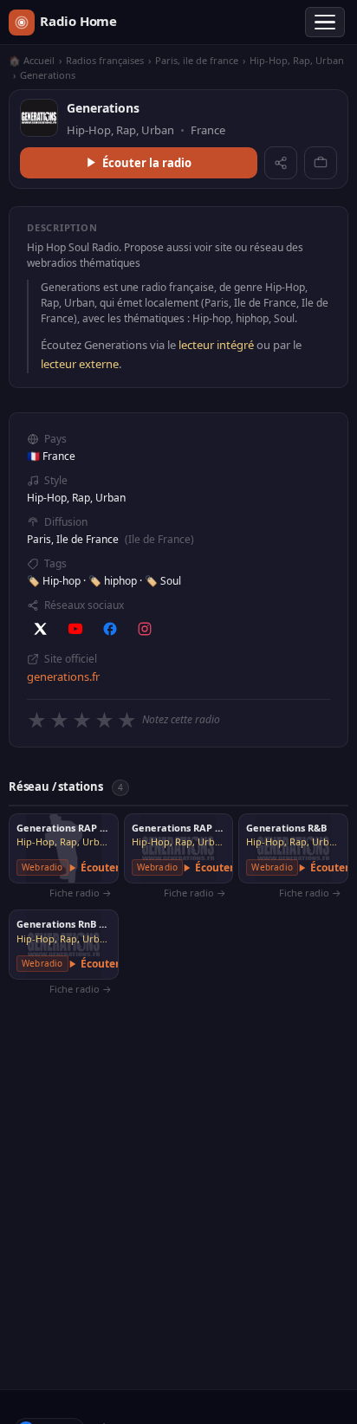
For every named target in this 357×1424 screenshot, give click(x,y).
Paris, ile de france (196, 60)
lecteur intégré (216, 345)
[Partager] (280, 162)
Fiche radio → (80, 892)
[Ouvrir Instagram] (145, 629)
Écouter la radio (146, 163)
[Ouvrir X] (41, 629)
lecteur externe (80, 364)
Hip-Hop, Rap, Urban (297, 60)
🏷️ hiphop (114, 580)
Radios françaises (105, 60)
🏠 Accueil (32, 60)
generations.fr (63, 676)
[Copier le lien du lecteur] (320, 162)
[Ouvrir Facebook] (110, 629)
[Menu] (325, 22)
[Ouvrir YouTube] (75, 629)
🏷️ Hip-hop (55, 580)
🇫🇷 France (51, 456)
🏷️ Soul (163, 580)
